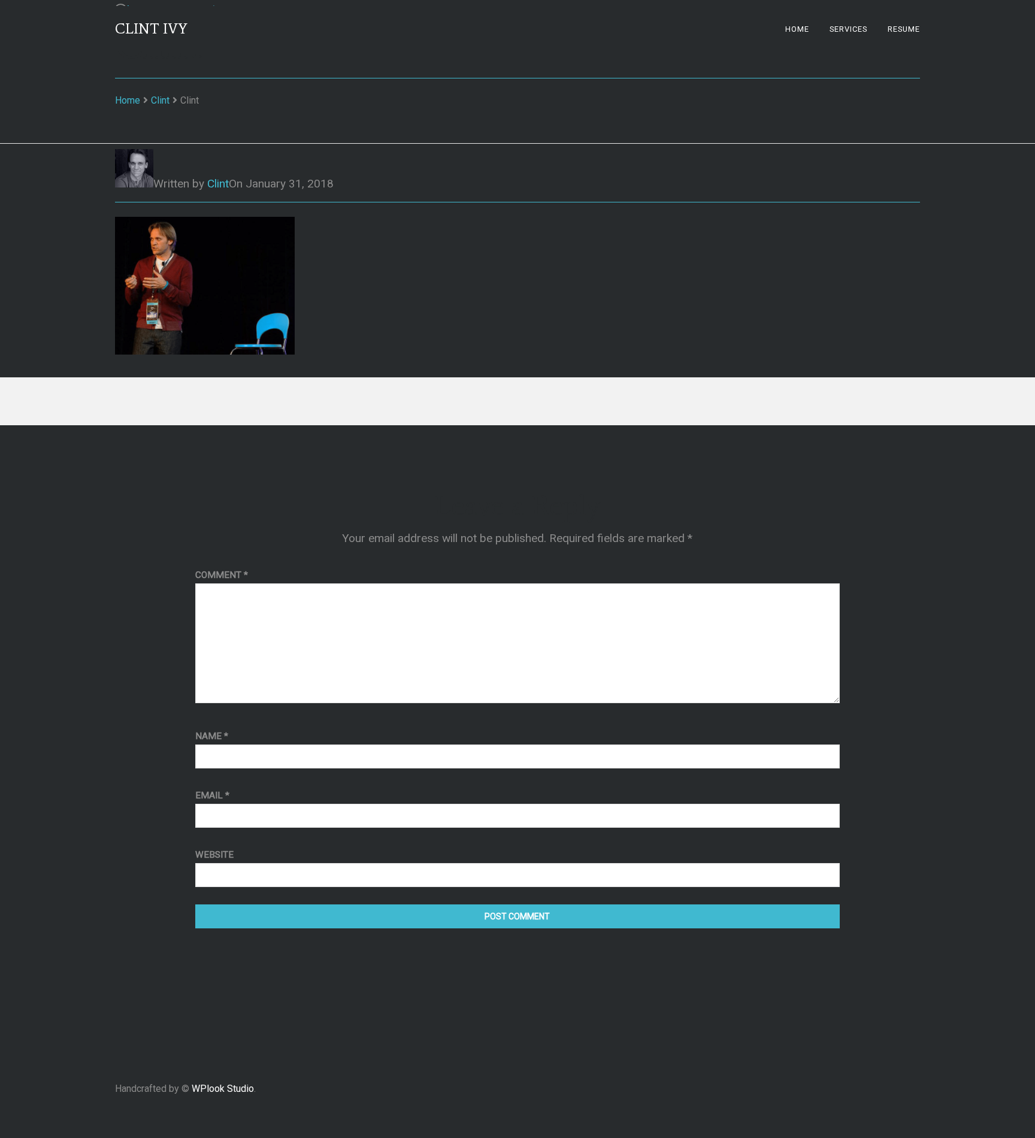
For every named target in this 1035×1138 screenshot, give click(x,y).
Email (212, 795)
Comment (221, 575)
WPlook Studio (223, 1088)
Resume (904, 29)
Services (848, 29)
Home (797, 29)
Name (211, 736)
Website (214, 854)
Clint (160, 100)
